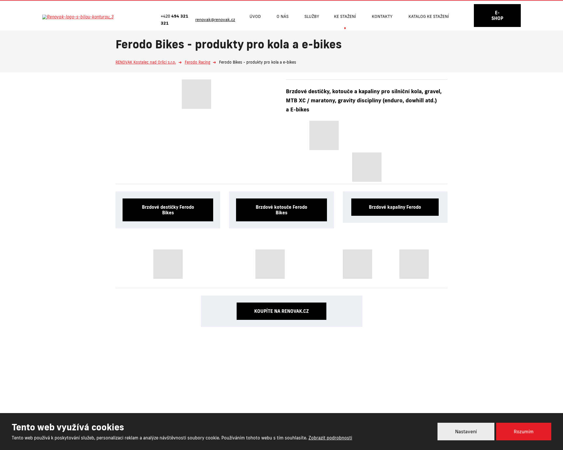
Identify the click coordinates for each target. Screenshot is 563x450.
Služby (311, 16)
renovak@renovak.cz (311, 391)
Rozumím (524, 431)
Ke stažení (345, 16)
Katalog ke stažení (428, 16)
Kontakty (382, 16)
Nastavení (466, 431)
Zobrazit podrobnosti (330, 438)
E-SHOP (497, 15)
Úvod (255, 16)
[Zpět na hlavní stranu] (84, 17)
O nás (283, 16)
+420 (258, 391)
